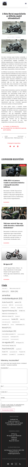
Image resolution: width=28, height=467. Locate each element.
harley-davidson (5, 319)
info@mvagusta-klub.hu (14, 453)
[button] (26, 3)
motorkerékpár (9, 331)
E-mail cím (4, 391)
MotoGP (6, 328)
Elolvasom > (6, 202)
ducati (19, 307)
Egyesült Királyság (9, 311)
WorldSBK (4, 354)
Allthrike (6, 126)
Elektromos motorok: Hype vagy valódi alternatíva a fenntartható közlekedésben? (13, 225)
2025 (5, 291)
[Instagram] (16, 464)
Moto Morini (7, 130)
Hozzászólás (5, 367)
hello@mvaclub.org (14, 451)
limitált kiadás (20, 324)
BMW (11, 305)
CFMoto (13, 307)
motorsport (14, 336)
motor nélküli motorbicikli (9, 334)
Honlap (3, 397)
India (22, 319)
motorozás (5, 336)
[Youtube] (8, 464)
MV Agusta (20, 342)
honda (14, 319)
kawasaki (5, 324)
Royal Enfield (8, 349)
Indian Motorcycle (6, 322)
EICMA (22, 310)
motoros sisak (21, 334)
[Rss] (20, 464)
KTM (12, 324)
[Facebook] (12, 464)
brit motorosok (18, 305)
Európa (17, 316)
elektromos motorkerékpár (9, 313)
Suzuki (5, 351)
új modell (12, 354)
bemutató (4, 305)
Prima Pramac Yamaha (9, 345)
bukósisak (5, 307)
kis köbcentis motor (19, 128)
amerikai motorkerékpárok (12, 297)
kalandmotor (7, 128)
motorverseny (5, 339)
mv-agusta (8, 342)
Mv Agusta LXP (8, 264)
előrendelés (14, 126)
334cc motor (4, 288)
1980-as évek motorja (14, 288)
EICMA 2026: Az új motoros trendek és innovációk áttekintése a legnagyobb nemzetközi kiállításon (14, 183)
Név (2, 386)
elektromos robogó (7, 316)
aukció (18, 302)
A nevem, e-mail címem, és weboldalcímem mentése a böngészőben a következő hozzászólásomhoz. (12, 406)
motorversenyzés (14, 339)
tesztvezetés (13, 351)
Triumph (22, 351)
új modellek (21, 354)
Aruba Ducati (7, 302)
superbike (18, 348)
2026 (14, 291)
